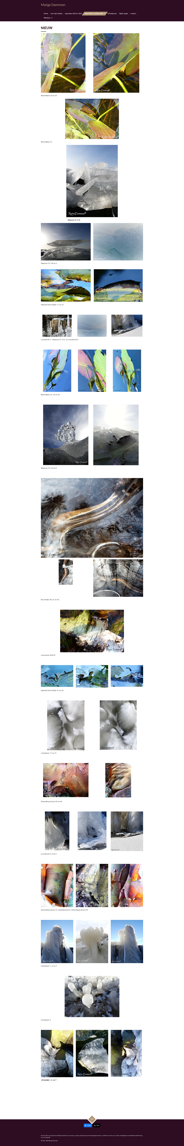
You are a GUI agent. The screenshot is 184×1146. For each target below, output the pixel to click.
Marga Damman (53, 5)
